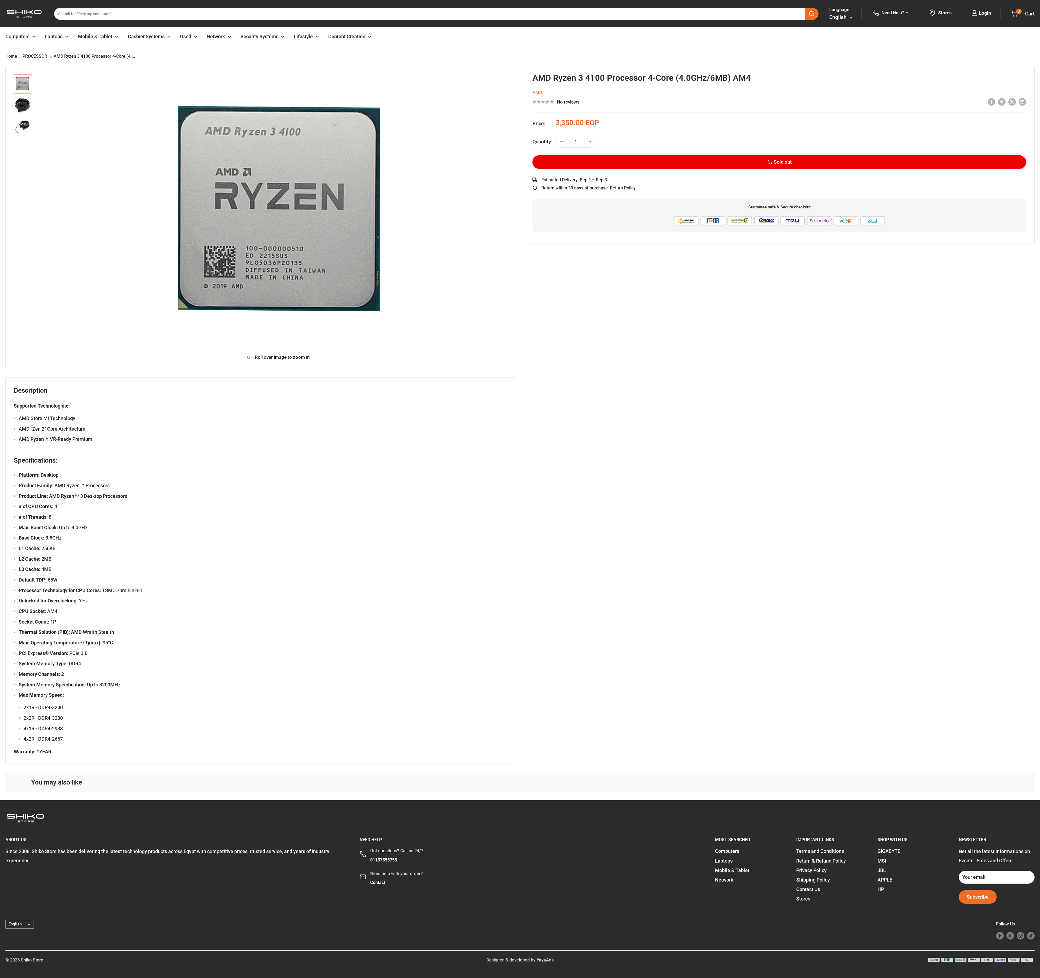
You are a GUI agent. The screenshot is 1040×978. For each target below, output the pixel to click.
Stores (803, 899)
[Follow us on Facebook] (1000, 935)
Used (185, 36)
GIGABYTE (888, 851)
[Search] (811, 14)
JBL (881, 870)
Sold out (783, 162)
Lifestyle (303, 36)
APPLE (884, 880)
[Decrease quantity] (561, 141)
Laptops (54, 36)
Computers (17, 36)
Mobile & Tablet (95, 36)
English (15, 924)
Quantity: (542, 141)
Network (216, 36)
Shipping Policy (813, 880)
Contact (377, 882)
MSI (881, 861)
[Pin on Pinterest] (1002, 101)
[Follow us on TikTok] (1031, 935)
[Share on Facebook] (991, 101)
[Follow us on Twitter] (1010, 935)
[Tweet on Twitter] (1012, 101)
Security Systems (259, 36)
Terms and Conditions (820, 851)
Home (11, 56)
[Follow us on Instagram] (1020, 935)
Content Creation (346, 36)
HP (880, 889)
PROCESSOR (35, 56)
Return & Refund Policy (821, 861)
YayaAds (545, 960)
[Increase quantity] (590, 141)
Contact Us (808, 889)
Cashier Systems (146, 36)
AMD (537, 92)
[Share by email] (1022, 101)
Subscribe (978, 897)
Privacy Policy (811, 870)
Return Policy (623, 188)
